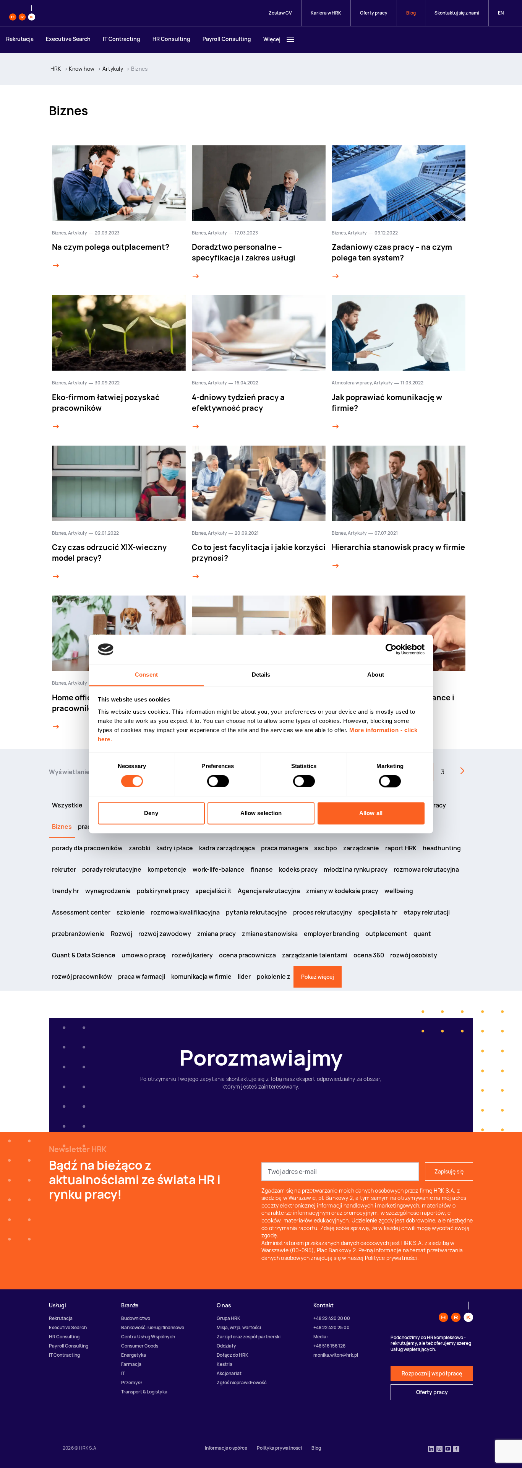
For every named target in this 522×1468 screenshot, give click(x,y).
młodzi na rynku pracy (355, 869)
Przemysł (131, 1382)
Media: (320, 1336)
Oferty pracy (373, 13)
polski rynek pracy (163, 891)
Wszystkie (67, 805)
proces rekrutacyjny (322, 912)
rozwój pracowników (82, 976)
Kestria (224, 1364)
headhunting (442, 848)
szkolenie (131, 912)
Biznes (139, 68)
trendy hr (65, 891)
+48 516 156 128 (329, 1346)
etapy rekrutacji (427, 912)
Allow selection (261, 813)
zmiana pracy (216, 933)
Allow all (371, 813)
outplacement (386, 933)
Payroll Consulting (227, 38)
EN (501, 13)
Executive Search (68, 38)
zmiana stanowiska (270, 933)
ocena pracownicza (247, 955)
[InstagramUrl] (439, 1449)
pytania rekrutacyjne (256, 912)
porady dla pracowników (87, 848)
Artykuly (112, 68)
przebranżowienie (78, 933)
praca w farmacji (141, 976)
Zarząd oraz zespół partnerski (248, 1336)
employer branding (331, 933)
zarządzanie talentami (314, 955)
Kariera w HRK (326, 13)
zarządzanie (361, 848)
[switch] (218, 781)
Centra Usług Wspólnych (148, 1336)
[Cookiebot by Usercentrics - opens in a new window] (391, 649)
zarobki (139, 848)
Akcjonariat (229, 1373)
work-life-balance (219, 869)
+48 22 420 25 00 (331, 1327)
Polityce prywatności (391, 1257)
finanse (262, 869)
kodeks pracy (298, 869)
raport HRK (401, 848)
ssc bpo (325, 848)
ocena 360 (368, 955)
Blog (411, 13)
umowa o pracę (144, 955)
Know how (81, 68)
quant (422, 933)
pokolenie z (273, 976)
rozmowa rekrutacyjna (426, 869)
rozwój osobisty (413, 955)
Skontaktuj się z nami (456, 13)
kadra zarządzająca (227, 848)
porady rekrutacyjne (111, 869)
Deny (151, 813)
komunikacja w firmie (201, 976)
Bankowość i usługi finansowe (152, 1327)
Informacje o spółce (226, 1448)
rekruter (64, 869)
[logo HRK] (22, 13)
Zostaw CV (280, 13)
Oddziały (226, 1346)
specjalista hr (377, 912)
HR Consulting (171, 38)
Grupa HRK (228, 1318)
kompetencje (167, 869)
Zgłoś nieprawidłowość (242, 1382)
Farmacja (131, 1364)
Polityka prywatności (279, 1448)
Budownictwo (135, 1318)
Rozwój (121, 933)
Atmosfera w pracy (352, 382)
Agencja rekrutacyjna (269, 891)
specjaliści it (213, 891)
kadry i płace (174, 848)
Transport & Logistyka (144, 1391)
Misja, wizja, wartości (239, 1327)
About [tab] (375, 674)
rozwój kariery (192, 955)
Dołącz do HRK (232, 1355)
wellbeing (398, 891)
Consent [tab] (146, 674)
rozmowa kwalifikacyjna (185, 912)
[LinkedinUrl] (431, 1449)
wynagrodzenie (108, 891)
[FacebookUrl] (456, 1449)
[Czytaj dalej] (56, 265)
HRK (55, 68)
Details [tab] (261, 674)
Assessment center (81, 912)
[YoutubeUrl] (448, 1449)
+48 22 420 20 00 (331, 1318)
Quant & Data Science (83, 955)
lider (244, 976)
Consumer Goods (139, 1346)
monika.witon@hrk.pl (335, 1355)
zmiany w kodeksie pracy (342, 891)
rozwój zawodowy (164, 933)
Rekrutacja (20, 38)
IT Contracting (121, 38)
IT (123, 1373)
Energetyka (133, 1355)
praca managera (284, 848)
